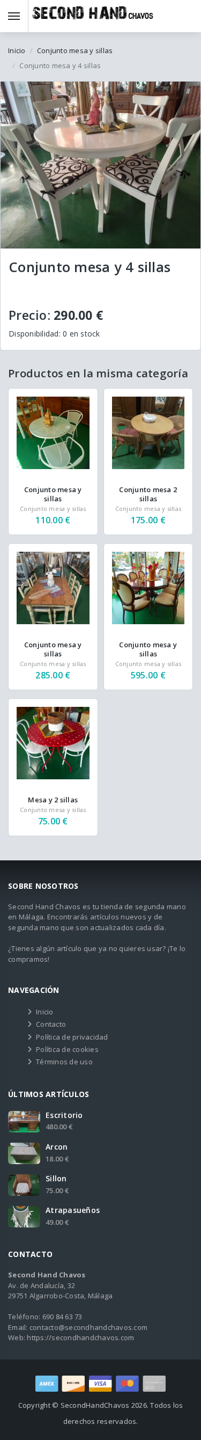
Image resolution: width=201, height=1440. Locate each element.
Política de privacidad (72, 1037)
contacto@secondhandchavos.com (88, 1327)
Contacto (51, 1024)
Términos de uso (64, 1061)
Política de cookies (67, 1049)
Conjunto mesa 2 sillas (148, 494)
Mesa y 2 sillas (53, 800)
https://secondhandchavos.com (80, 1337)
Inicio (17, 50)
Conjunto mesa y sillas (75, 50)
